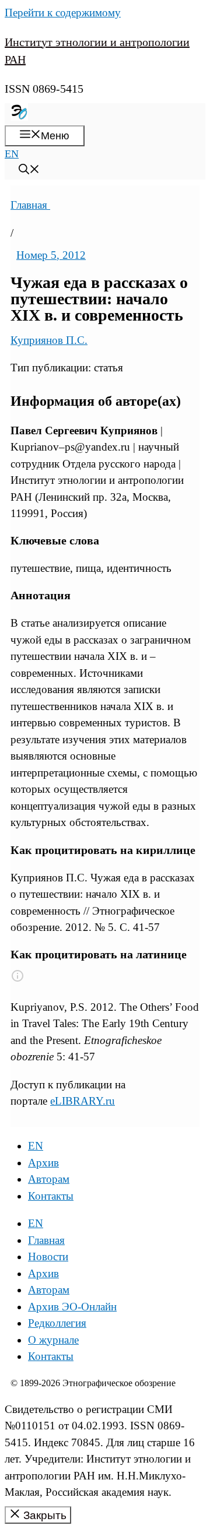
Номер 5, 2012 (51, 255)
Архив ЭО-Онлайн (72, 1306)
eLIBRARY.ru (82, 1101)
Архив (43, 1163)
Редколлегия (57, 1323)
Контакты (51, 1196)
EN (12, 154)
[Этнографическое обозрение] (19, 117)
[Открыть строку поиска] (29, 171)
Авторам (48, 1179)
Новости (48, 1256)
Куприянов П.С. (49, 340)
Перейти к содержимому (63, 12)
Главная (30, 205)
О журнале (53, 1340)
